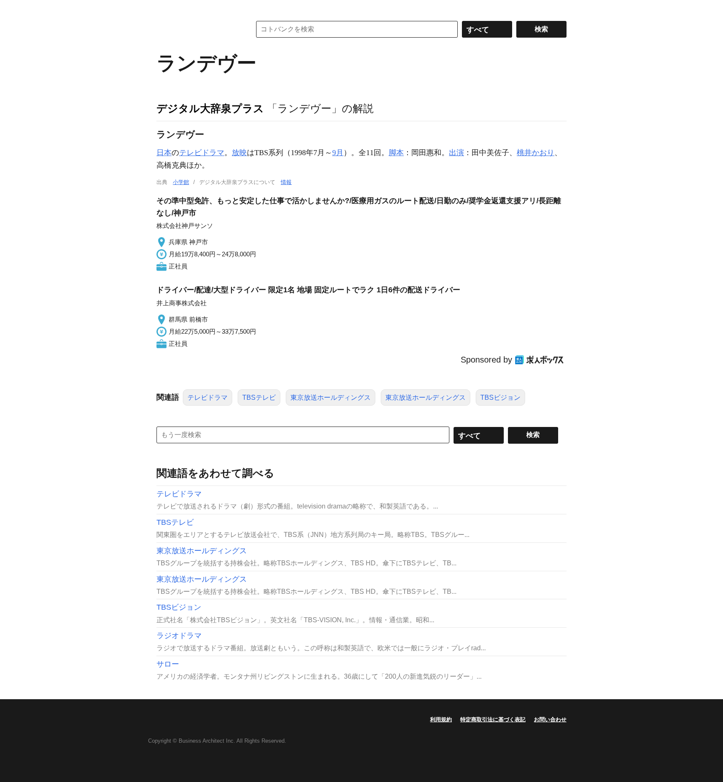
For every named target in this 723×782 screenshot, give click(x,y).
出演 (456, 152)
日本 (164, 152)
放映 (239, 152)
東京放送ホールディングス (330, 397)
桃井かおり (535, 152)
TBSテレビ (259, 397)
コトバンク (197, 29)
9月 (338, 152)
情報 (286, 182)
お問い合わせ (550, 719)
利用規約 (441, 719)
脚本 (396, 152)
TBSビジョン (500, 397)
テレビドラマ (201, 152)
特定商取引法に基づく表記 (493, 719)
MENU (164, 8)
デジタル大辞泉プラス (210, 108)
